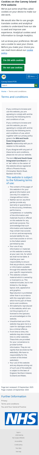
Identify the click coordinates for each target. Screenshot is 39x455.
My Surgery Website (18, 438)
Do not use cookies (12, 68)
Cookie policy (18, 444)
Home (3, 91)
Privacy (4, 401)
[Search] (36, 85)
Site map (18, 451)
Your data (18, 448)
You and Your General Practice (13, 407)
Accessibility (18, 441)
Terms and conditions (10, 404)
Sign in (18, 432)
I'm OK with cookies (13, 60)
